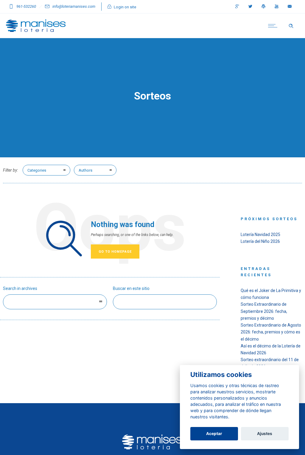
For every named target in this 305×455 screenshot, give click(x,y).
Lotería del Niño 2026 (260, 241)
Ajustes (264, 433)
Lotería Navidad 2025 (260, 234)
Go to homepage (115, 252)
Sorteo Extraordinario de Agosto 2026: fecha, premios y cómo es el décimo (271, 332)
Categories (36, 170)
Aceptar (214, 433)
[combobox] (55, 301)
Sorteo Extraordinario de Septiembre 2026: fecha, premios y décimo (264, 311)
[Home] (36, 30)
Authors (85, 170)
